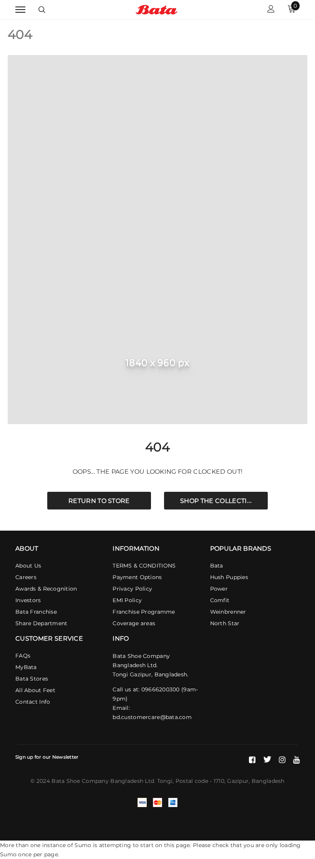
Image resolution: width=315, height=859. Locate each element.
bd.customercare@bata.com (152, 717)
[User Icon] (271, 9)
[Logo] (156, 9)
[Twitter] (267, 759)
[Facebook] (252, 759)
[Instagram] (282, 759)
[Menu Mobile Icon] (20, 10)
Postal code (192, 780)
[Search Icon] (41, 9)
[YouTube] (296, 759)
